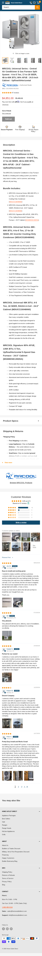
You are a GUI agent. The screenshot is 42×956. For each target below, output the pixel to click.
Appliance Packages (9, 815)
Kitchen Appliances (8, 831)
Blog (3, 885)
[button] (7, 93)
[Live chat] (34, 2)
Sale (3, 822)
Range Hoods (6, 828)
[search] (18, 7)
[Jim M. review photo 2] (18, 602)
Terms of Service (7, 878)
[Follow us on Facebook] (3, 928)
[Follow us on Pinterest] (11, 928)
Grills (4, 834)
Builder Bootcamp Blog (9, 861)
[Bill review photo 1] (7, 636)
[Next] (39, 32)
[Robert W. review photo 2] (18, 723)
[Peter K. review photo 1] (7, 776)
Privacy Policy (7, 881)
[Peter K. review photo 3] (29, 776)
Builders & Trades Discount (11, 848)
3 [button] (21, 787)
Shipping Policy (7, 872)
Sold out (8, 119)
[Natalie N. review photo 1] (7, 677)
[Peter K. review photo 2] (18, 776)
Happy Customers (8, 858)
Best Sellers (6, 819)
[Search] (37, 7)
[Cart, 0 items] (38, 2)
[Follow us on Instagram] (7, 928)
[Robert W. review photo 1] (7, 723)
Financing (5, 855)
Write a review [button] (21, 522)
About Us (5, 845)
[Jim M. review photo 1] (7, 602)
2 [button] (18, 787)
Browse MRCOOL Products (21, 483)
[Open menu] (3, 2)
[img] (6, 563)
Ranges (4, 825)
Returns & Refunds (8, 875)
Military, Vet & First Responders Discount (15, 852)
